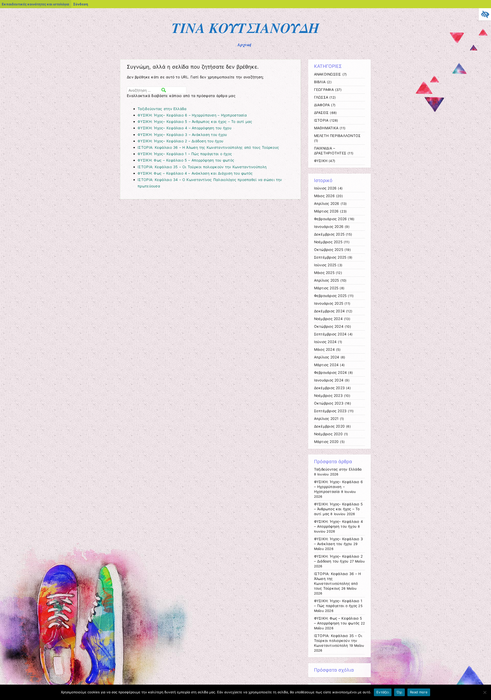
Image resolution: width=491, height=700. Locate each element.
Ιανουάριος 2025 (328, 303)
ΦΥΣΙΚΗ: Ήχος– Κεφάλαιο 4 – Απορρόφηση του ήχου (184, 128)
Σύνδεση (80, 4)
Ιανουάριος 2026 (329, 227)
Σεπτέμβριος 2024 (330, 334)
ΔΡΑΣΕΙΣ (321, 113)
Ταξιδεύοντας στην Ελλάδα (162, 109)
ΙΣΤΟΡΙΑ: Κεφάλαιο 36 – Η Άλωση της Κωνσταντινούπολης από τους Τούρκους (208, 147)
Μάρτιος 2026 (326, 211)
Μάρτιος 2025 (326, 288)
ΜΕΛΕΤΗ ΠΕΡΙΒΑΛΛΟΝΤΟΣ (337, 136)
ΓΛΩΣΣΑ (321, 97)
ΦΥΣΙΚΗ (321, 161)
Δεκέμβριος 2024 (329, 311)
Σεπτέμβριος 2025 (330, 257)
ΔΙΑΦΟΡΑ (322, 105)
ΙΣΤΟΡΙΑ (321, 120)
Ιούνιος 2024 (325, 342)
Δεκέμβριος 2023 (329, 388)
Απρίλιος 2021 (326, 419)
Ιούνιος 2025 (325, 265)
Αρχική (244, 44)
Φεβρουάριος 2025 (330, 296)
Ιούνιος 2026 (325, 188)
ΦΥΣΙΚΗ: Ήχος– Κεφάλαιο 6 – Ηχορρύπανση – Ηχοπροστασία (192, 115)
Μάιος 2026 (324, 196)
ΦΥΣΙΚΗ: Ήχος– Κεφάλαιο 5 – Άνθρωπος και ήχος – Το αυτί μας (195, 121)
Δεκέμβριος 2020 (329, 426)
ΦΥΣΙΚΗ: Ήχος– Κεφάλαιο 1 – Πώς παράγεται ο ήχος (185, 154)
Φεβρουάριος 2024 (330, 372)
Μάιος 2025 (324, 273)
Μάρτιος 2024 (326, 365)
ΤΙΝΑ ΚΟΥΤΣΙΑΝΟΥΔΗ (246, 28)
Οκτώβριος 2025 (328, 250)
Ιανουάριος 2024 (329, 380)
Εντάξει (382, 692)
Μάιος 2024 (324, 349)
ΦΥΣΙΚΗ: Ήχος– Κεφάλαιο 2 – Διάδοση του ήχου (180, 141)
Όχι (399, 692)
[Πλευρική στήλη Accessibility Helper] (485, 14)
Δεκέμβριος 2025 (329, 234)
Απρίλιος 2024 (326, 357)
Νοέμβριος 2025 (328, 242)
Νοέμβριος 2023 (328, 396)
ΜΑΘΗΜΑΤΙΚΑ (326, 128)
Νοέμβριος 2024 (328, 319)
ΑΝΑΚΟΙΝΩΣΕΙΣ (327, 74)
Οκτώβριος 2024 (328, 326)
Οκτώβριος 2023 (328, 403)
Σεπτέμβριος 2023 (330, 411)
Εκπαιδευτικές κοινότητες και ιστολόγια (35, 4)
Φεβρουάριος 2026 (330, 219)
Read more (419, 692)
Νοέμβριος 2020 (328, 434)
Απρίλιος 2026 (326, 203)
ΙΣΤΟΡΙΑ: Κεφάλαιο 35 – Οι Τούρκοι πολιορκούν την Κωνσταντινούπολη (202, 167)
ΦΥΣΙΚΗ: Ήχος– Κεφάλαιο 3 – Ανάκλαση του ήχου (182, 134)
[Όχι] (484, 692)
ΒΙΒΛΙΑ (320, 82)
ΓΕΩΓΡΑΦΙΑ (324, 90)
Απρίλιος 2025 (326, 280)
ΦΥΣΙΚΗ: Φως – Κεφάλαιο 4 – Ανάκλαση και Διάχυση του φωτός (195, 173)
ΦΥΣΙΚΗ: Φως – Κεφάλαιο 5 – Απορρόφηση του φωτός (186, 160)
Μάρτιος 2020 (326, 442)
